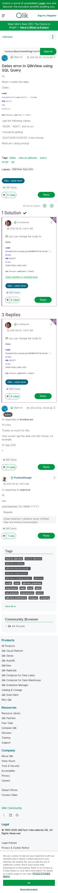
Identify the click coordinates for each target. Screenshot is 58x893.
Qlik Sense (7, 655)
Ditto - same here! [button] (13, 180)
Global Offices (10, 790)
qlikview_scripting (15, 563)
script (5, 161)
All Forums (18, 626)
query (43, 157)
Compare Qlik (9, 727)
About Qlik (7, 756)
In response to (17, 419)
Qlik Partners (9, 718)
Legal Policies (9, 842)
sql (12, 161)
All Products (8, 645)
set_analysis (12, 593)
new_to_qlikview (28, 157)
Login (42, 3)
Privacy (6, 775)
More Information (29, 889)
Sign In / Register (47, 15)
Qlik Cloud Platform (12, 650)
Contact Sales (9, 794)
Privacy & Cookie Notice (15, 847)
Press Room (8, 760)
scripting (44, 598)
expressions (27, 593)
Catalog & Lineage (12, 689)
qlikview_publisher (32, 583)
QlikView (8, 36)
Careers (6, 780)
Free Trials (7, 723)
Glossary (6, 732)
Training (6, 737)
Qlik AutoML (8, 660)
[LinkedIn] (10, 815)
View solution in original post (21, 276)
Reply (46, 194)
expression (11, 588)
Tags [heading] (9, 551)
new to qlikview (33, 558)
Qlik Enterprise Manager (15, 685)
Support (6, 742)
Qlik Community (12, 808)
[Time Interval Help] (46, 205)
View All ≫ (10, 606)
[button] (54, 57)
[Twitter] (4, 815)
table (38, 588)
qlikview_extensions (16, 598)
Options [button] (52, 37)
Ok (29, 883)
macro (40, 593)
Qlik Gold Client (10, 694)
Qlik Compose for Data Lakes (18, 675)
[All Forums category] (6, 626)
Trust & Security (10, 765)
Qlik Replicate (9, 670)
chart (16, 583)
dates (13, 157)
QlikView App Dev (22, 169)
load (30, 588)
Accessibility (8, 770)
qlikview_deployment (16, 573)
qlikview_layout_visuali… (18, 568)
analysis (33, 598)
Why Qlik (6, 699)
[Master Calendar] (51, 205)
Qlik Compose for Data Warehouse (21, 680)
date (22, 588)
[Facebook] (17, 815)
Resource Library (11, 713)
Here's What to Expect (34, 27)
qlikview (38, 578)
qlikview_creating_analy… (18, 578)
